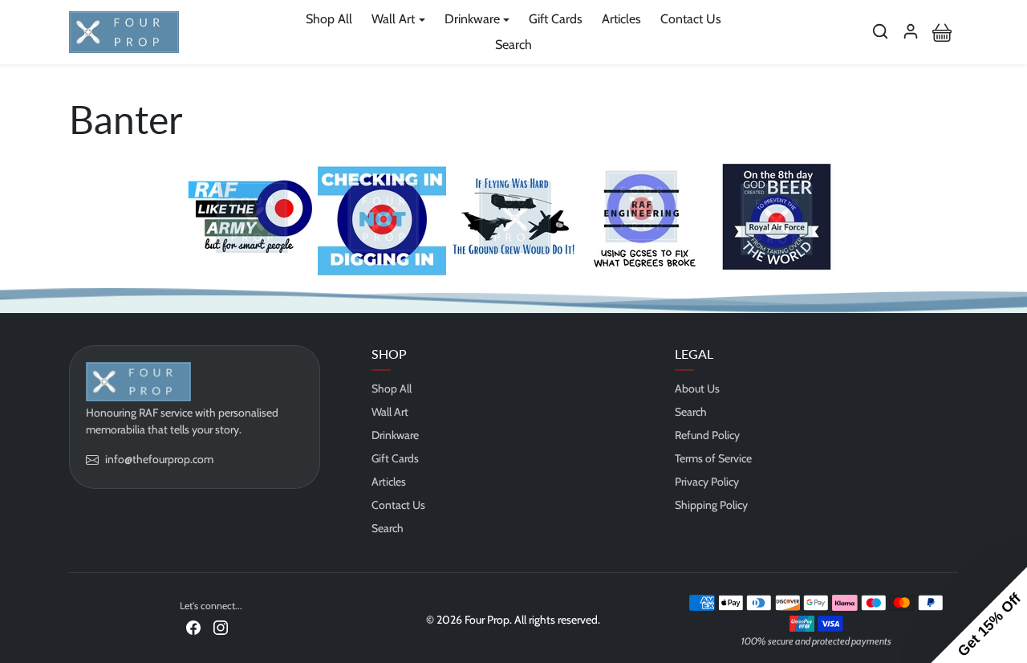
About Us (697, 388)
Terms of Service (713, 458)
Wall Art (389, 412)
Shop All (329, 18)
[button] (880, 31)
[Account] (910, 31)
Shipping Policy (711, 505)
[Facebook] (193, 627)
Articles (621, 18)
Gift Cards (556, 18)
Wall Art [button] (393, 18)
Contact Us (690, 18)
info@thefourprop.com (159, 459)
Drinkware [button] (472, 18)
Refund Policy (707, 435)
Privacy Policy (707, 481)
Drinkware (395, 435)
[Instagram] (220, 627)
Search (513, 44)
